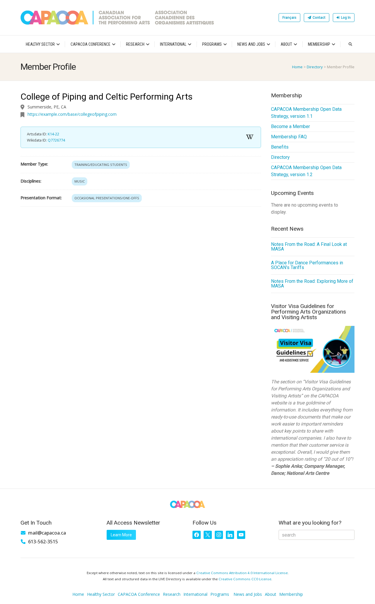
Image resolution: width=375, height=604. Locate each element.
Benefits (280, 147)
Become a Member (290, 126)
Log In (346, 18)
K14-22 (53, 134)
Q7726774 (56, 140)
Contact (319, 18)
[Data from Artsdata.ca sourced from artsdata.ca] (250, 137)
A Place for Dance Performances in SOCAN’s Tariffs (307, 265)
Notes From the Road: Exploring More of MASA (312, 283)
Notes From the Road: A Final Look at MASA (309, 246)
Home (297, 66)
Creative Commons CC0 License (245, 579)
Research (135, 44)
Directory (315, 66)
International (173, 44)
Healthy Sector (40, 44)
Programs (212, 44)
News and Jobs (251, 44)
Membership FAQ (289, 136)
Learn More (121, 534)
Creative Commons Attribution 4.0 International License (242, 573)
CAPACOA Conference (90, 44)
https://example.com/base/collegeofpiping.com (72, 114)
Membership (319, 44)
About (286, 44)
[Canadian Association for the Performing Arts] (117, 18)
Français (289, 18)
